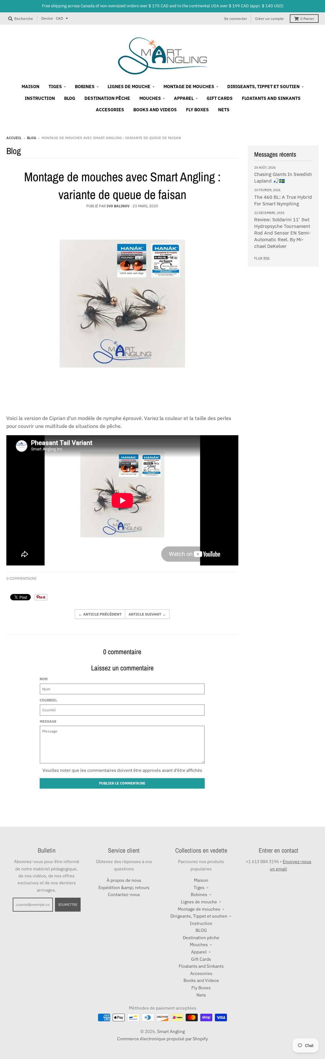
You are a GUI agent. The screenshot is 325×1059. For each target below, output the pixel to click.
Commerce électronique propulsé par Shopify (162, 1039)
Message (48, 721)
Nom (44, 679)
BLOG (201, 930)
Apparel (199, 952)
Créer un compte (269, 18)
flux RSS (261, 258)
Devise (47, 18)
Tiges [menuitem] (55, 86)
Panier (307, 18)
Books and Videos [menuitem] (155, 110)
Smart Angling (171, 1031)
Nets (201, 995)
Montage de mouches (199, 909)
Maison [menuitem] (30, 86)
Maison (201, 880)
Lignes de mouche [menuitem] (129, 86)
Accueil (14, 138)
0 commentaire (21, 578)
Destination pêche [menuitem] (107, 98)
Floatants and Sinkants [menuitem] (271, 98)
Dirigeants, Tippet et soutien (198, 916)
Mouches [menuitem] (150, 98)
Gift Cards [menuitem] (220, 98)
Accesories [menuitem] (110, 110)
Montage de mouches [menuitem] (188, 86)
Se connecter (235, 18)
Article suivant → (147, 614)
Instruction (201, 923)
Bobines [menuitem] (85, 86)
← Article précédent (100, 614)
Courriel (48, 700)
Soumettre (67, 904)
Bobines (199, 894)
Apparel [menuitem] (184, 98)
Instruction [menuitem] (40, 98)
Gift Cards (201, 959)
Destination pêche (201, 937)
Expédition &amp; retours (123, 887)
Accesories (201, 973)
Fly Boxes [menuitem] (197, 110)
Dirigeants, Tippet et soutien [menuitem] (263, 86)
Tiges (199, 887)
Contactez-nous (124, 894)
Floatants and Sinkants (201, 966)
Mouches (199, 944)
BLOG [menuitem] (69, 98)
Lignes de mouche (199, 902)
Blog (31, 138)
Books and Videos (201, 980)
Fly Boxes (201, 988)
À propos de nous (124, 880)
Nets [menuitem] (223, 110)
